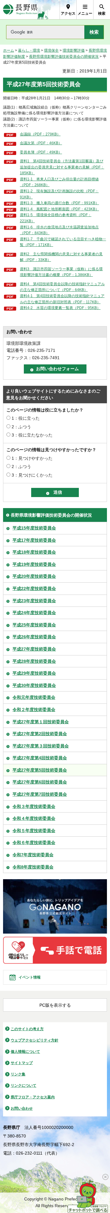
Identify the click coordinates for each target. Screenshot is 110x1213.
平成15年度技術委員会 (34, 527)
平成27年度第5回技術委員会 (40, 770)
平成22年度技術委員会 (34, 588)
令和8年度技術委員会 (33, 867)
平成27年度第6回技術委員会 (40, 782)
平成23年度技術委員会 (34, 600)
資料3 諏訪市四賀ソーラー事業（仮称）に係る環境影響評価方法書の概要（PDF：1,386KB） (61, 272)
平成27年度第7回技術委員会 (40, 794)
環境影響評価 (74, 50)
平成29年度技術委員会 (34, 673)
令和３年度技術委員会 (34, 806)
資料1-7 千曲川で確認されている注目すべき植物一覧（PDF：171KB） (63, 242)
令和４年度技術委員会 (34, 818)
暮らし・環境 (29, 50)
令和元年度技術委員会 (34, 697)
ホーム (8, 50)
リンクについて (23, 1085)
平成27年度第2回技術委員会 (40, 733)
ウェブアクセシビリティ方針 (34, 1040)
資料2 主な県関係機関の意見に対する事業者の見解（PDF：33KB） (61, 257)
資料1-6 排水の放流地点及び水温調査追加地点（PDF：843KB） (59, 230)
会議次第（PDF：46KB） (41, 143)
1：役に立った (26, 418)
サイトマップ (22, 1063)
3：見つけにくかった (32, 475)
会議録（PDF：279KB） (40, 134)
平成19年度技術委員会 (34, 564)
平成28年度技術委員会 (34, 661)
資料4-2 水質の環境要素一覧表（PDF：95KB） (60, 308)
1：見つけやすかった (32, 458)
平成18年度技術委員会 (34, 552)
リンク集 (18, 1074)
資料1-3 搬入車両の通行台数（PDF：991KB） (59, 203)
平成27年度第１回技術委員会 (41, 721)
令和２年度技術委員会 (34, 709)
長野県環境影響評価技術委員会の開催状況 (64, 56)
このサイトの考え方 (27, 1029)
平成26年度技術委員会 (34, 636)
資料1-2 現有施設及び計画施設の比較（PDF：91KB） (59, 194)
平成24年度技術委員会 (34, 612)
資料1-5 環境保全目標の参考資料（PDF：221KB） (55, 218)
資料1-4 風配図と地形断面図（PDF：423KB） (59, 209)
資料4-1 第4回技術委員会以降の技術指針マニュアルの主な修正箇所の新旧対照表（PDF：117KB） (62, 299)
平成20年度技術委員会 (34, 576)
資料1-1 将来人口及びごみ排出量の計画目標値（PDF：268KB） (59, 182)
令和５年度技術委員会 (34, 830)
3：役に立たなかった (32, 435)
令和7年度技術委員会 (33, 854)
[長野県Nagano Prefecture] (20, 9)
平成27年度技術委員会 (34, 649)
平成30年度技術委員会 (34, 685)
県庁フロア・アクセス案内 (33, 1097)
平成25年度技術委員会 (34, 624)
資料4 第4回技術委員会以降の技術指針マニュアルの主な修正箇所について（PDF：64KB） (62, 287)
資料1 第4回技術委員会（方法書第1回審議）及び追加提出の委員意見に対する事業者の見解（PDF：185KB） (62, 167)
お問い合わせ (22, 1108)
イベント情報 (30, 977)
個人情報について (25, 1051)
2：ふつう (21, 426)
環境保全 (51, 50)
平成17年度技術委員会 (34, 540)
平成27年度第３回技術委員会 (41, 745)
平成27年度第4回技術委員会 (40, 757)
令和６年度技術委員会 (34, 842)
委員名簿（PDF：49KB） (41, 152)
